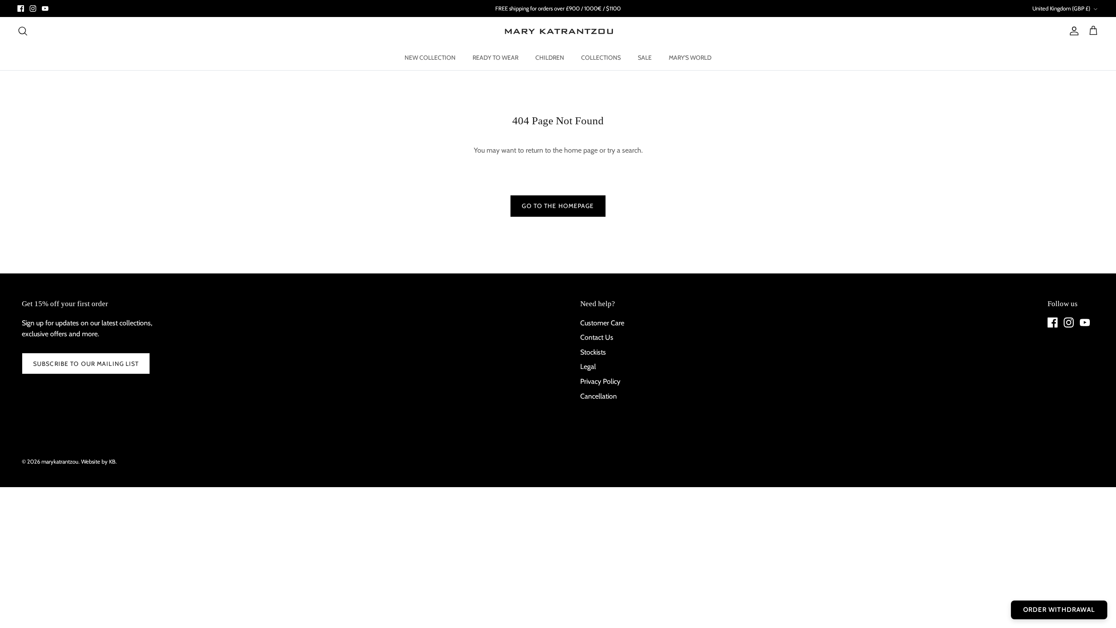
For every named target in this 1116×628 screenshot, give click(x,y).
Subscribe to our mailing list (86, 364)
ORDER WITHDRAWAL (1059, 610)
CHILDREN (549, 57)
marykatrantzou (59, 461)
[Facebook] (20, 8)
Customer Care (602, 323)
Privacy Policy (600, 381)
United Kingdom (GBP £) (1061, 8)
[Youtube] (45, 8)
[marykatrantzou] (558, 31)
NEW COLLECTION (430, 57)
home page (581, 150)
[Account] (1072, 31)
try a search (624, 150)
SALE (645, 57)
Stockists (593, 352)
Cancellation (598, 396)
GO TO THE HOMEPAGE (558, 206)
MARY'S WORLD (690, 57)
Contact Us (596, 337)
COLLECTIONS (601, 57)
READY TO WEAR (495, 57)
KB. (113, 461)
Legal (588, 366)
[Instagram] (33, 8)
